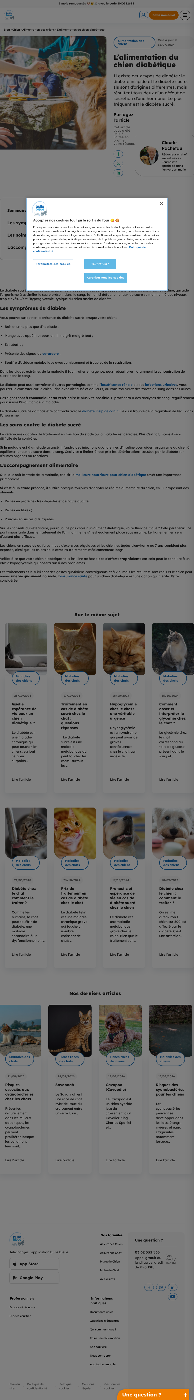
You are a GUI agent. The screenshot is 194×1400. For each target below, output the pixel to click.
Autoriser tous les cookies (105, 277)
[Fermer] (161, 203)
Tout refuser (100, 264)
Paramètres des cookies (53, 264)
